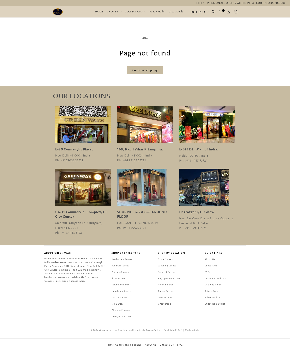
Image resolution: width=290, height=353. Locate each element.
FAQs (207, 272)
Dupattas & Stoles (215, 303)
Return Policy (212, 291)
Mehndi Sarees (166, 284)
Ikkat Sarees (118, 278)
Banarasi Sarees (120, 265)
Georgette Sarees (121, 316)
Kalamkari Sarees (121, 284)
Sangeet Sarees (166, 272)
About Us (210, 259)
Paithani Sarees (120, 272)
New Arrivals (165, 297)
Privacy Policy (212, 297)
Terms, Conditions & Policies (124, 344)
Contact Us (211, 265)
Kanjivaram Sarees (121, 259)
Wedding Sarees (167, 265)
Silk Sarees (117, 303)
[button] (114, 11)
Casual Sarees (165, 291)
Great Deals (164, 303)
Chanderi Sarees (120, 310)
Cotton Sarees (119, 297)
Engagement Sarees (169, 278)
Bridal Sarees (165, 259)
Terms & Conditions (216, 278)
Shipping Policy (213, 284)
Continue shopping (145, 70)
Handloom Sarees (121, 291)
